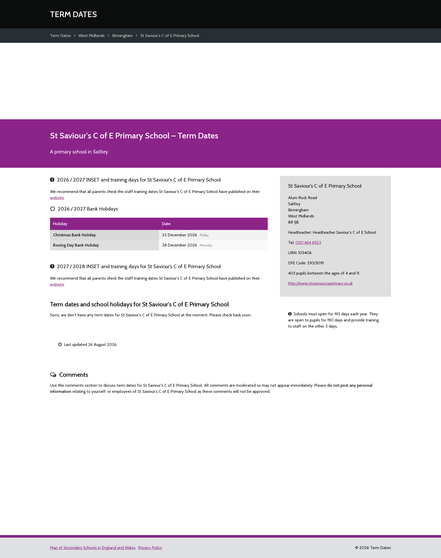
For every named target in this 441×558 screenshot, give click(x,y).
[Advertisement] (220, 81)
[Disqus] (220, 462)
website (57, 197)
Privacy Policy (150, 547)
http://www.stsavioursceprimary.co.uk (320, 283)
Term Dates (73, 14)
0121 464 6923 (308, 242)
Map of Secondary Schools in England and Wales (93, 547)
